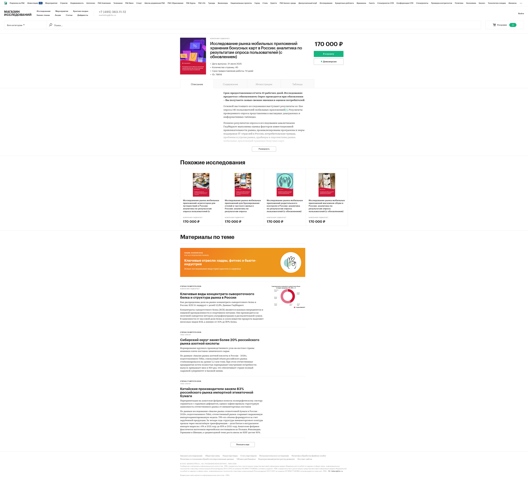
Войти (521, 14)
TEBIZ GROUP (185, 335)
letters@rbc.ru (337, 471)
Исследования (43, 11)
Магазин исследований (17, 13)
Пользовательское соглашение (274, 456)
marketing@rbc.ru (107, 15)
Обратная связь (212, 456)
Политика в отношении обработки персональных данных (207, 459)
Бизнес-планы (43, 15)
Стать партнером (248, 456)
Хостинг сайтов (304, 459)
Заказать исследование (191, 456)
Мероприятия (61, 11)
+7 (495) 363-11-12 (112, 11)
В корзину (328, 54)
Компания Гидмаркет (220, 38)
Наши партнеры (230, 456)
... (521, 2)
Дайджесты (82, 15)
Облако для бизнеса (246, 459)
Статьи (69, 15)
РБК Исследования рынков (196, 255)
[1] (286, 110)
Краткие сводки (80, 11)
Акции (58, 15)
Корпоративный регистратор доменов (276, 459)
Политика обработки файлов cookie (309, 456)
